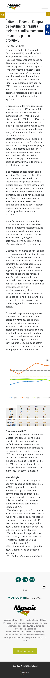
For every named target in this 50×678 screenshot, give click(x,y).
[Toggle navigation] (44, 6)
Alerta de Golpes (12, 620)
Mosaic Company (25, 651)
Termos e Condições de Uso (25, 623)
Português (16, 631)
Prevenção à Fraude (30, 620)
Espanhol (27, 631)
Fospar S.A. (31, 637)
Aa (2, 15)
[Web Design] (25, 672)
